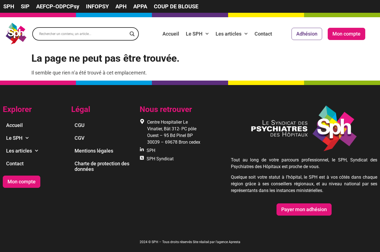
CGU (80, 125)
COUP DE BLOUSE (176, 6)
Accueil (170, 34)
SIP (25, 6)
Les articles (228, 34)
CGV (80, 138)
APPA (140, 6)
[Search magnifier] (132, 34)
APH (121, 6)
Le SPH (194, 34)
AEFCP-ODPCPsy (57, 6)
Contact (263, 34)
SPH (8, 6)
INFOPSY (97, 6)
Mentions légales (94, 151)
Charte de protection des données (102, 166)
